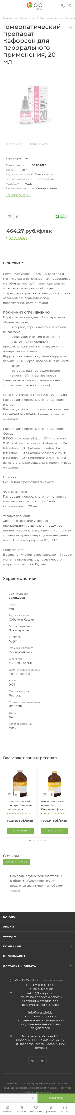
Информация (14, 956)
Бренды (9, 936)
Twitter (42, 1061)
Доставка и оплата (19, 966)
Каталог (10, 916)
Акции (8, 926)
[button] (30, 840)
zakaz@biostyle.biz (40, 993)
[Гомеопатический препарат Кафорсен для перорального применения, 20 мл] (37, 104)
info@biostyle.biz (40, 1012)
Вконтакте (32, 1061)
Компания (12, 946)
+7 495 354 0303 (27, 980)
